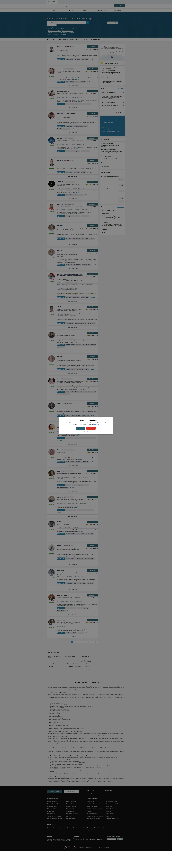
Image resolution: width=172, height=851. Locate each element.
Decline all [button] (91, 428)
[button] (86, 432)
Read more (96, 424)
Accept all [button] (80, 428)
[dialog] (86, 425)
